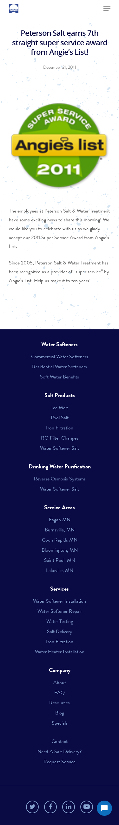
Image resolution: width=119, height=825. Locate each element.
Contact (59, 741)
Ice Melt (59, 407)
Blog (59, 713)
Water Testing (59, 621)
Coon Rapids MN (59, 540)
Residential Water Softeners (59, 367)
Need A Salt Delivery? (59, 751)
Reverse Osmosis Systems (60, 479)
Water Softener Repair (59, 611)
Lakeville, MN (59, 570)
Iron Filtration (59, 428)
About (59, 682)
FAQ (59, 692)
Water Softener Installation (59, 601)
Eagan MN (59, 520)
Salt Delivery (59, 631)
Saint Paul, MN (59, 560)
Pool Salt (60, 418)
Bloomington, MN (60, 550)
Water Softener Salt (59, 448)
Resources (59, 703)
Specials (60, 723)
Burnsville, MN (60, 530)
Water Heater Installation (59, 652)
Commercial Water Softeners (59, 356)
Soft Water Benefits (59, 377)
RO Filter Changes (59, 438)
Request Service (59, 761)
